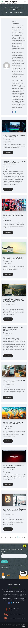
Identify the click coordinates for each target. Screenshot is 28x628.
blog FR (7, 169)
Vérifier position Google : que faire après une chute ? (14, 381)
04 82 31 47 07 (14, 609)
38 (19, 537)
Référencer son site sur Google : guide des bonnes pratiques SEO (13, 258)
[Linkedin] (15, 112)
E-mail (3, 553)
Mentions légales (16, 624)
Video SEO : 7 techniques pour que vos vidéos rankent (14, 136)
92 (13, 539)
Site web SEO (8, 142)
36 (15, 537)
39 (22, 537)
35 (12, 537)
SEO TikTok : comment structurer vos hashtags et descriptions (13, 214)
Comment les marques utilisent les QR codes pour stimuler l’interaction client (14, 163)
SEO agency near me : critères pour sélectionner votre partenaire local (14, 510)
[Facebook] (13, 112)
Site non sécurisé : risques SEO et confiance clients (13, 466)
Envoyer (4, 561)
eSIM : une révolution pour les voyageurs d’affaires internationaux (13, 329)
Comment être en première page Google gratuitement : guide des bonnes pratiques (13, 300)
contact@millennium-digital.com (16, 614)
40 (24, 537)
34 (10, 537)
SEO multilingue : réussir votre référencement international (13, 423)
